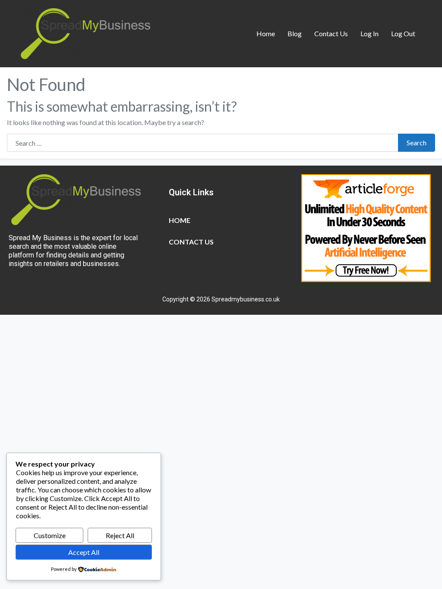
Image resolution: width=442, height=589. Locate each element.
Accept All (83, 552)
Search (416, 142)
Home (265, 33)
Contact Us (331, 33)
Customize (50, 535)
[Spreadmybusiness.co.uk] (85, 32)
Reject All (120, 535)
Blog (294, 33)
